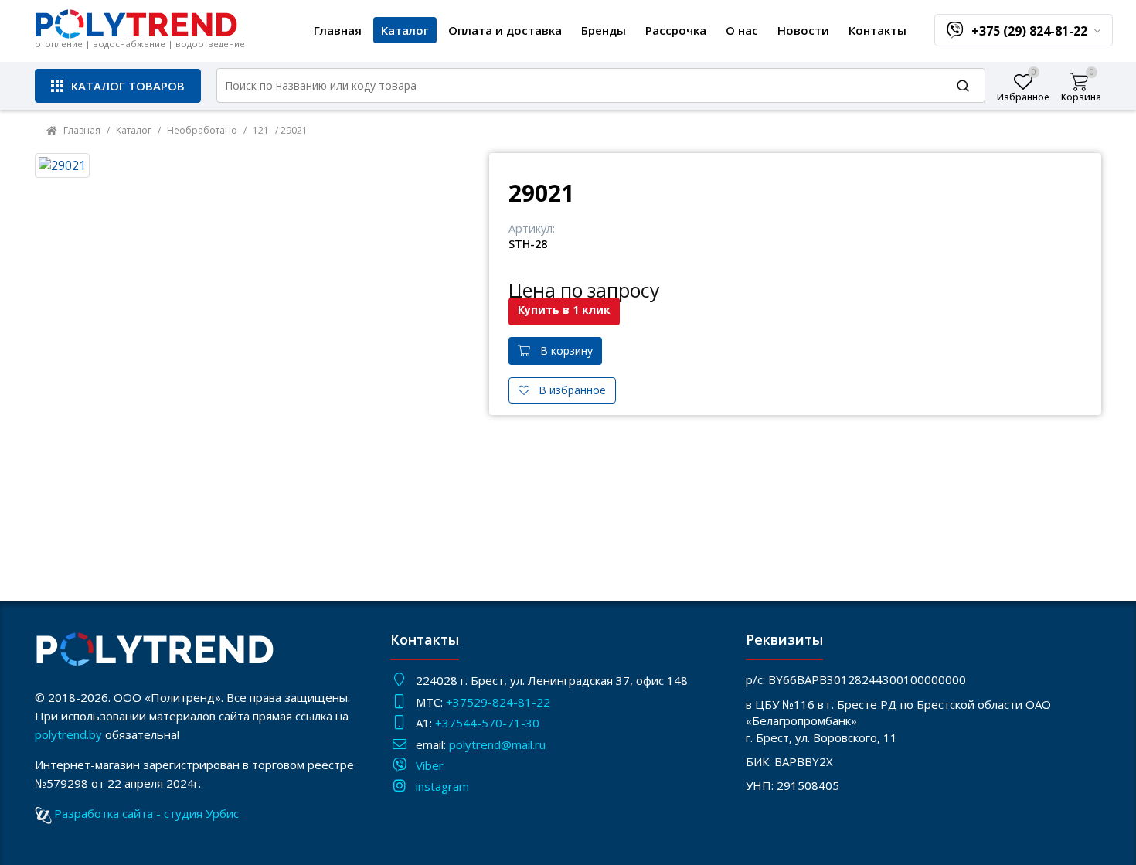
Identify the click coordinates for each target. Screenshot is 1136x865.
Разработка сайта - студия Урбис (146, 813)
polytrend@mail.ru (497, 744)
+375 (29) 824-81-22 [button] (1030, 30)
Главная (338, 30)
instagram (442, 786)
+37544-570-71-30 (488, 722)
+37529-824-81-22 (498, 702)
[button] (118, 86)
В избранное (567, 390)
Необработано (202, 130)
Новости (803, 30)
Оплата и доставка (505, 30)
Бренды (603, 30)
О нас (742, 30)
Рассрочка (675, 30)
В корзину (562, 350)
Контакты (877, 30)
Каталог (405, 30)
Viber (430, 765)
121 (261, 130)
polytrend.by (68, 734)
